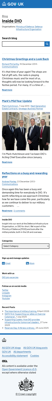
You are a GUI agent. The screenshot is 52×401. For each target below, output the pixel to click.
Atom (31, 263)
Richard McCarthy (10, 64)
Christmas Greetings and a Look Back (25, 59)
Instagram (6, 295)
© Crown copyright (26, 394)
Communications (10, 66)
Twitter (5, 290)
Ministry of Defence (25, 26)
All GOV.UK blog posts (35, 347)
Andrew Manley (9, 181)
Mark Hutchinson (10, 106)
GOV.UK (6, 351)
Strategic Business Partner (31, 108)
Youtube (6, 298)
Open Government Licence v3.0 (19, 369)
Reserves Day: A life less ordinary (20, 328)
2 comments (19, 210)
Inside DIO (12, 21)
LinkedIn (6, 293)
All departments (22, 351)
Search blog (9, 38)
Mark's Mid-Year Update (17, 101)
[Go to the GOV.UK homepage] (13, 4)
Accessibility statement (15, 355)
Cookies (34, 355)
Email (7, 263)
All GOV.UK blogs (11, 347)
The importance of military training (20, 311)
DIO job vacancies (10, 277)
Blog (5, 16)
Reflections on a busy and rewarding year (24, 174)
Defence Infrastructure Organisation (29, 28)
